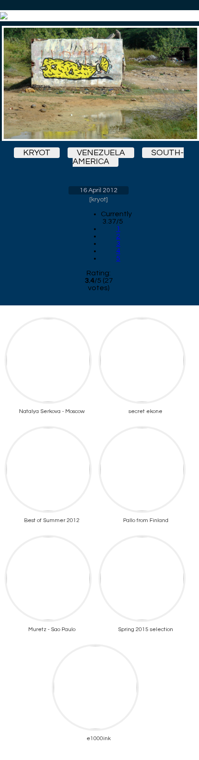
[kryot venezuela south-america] (98, 83)
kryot (36, 152)
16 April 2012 (99, 190)
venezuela (101, 152)
